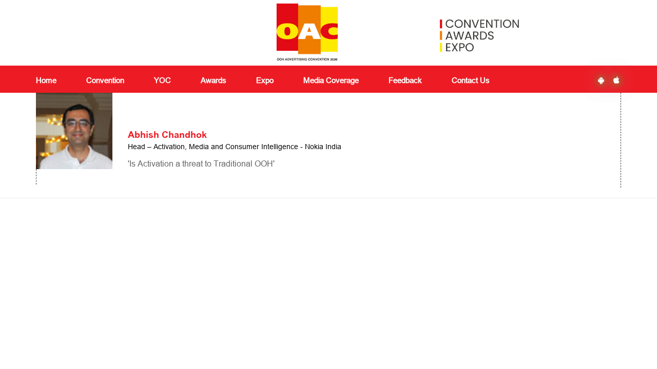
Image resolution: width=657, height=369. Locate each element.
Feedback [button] (405, 80)
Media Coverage (331, 80)
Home (46, 80)
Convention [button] (105, 80)
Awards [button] (213, 80)
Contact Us (471, 80)
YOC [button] (162, 80)
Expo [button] (265, 80)
